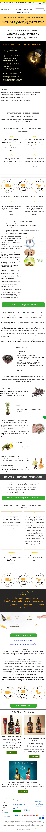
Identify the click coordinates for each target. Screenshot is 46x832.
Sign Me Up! (17, 810)
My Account (2, 2)
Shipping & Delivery (38, 801)
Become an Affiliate (27, 812)
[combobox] (40, 9)
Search (25, 803)
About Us (25, 807)
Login (40, 3)
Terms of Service (37, 806)
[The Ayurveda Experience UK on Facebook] (4, 802)
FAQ (12, 2)
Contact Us (16, 2)
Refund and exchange (38, 804)
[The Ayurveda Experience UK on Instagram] (6, 802)
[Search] (43, 9)
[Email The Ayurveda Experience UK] (2, 802)
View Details (11, 752)
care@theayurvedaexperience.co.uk (8, 809)
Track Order (8, 2)
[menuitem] (18, 6)
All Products (26, 806)
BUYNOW (44, 417)
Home (25, 804)
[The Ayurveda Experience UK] (6, 9)
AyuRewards (22, 2)
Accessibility (3, 4)
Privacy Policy (37, 803)
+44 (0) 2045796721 (28, 2)
